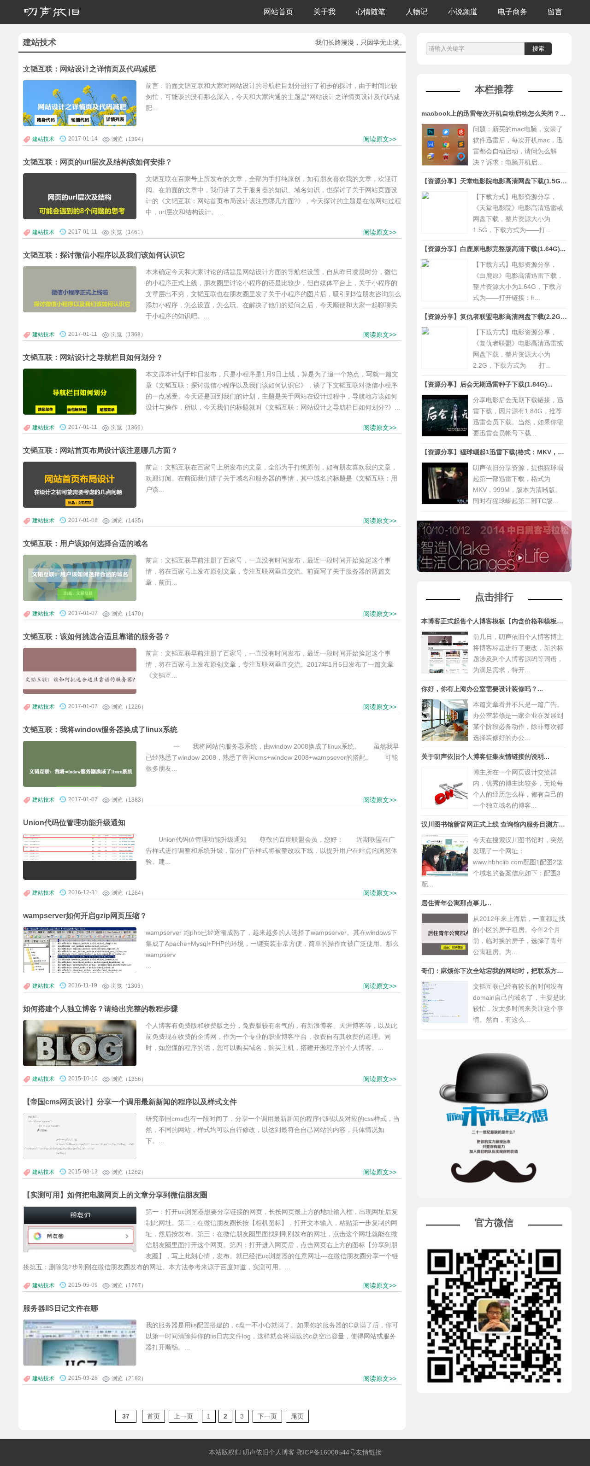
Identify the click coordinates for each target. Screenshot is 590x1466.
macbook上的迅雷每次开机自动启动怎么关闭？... (493, 113)
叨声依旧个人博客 (269, 1452)
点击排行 (494, 597)
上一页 (183, 1416)
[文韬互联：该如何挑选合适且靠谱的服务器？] (79, 685)
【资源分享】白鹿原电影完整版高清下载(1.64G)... (493, 248)
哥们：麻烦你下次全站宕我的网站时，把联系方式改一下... (504, 970)
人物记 (417, 12)
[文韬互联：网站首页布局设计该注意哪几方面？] (79, 490)
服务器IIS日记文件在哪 (60, 1308)
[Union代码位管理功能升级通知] (79, 847)
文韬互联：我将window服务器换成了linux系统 (100, 729)
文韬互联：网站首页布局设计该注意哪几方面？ (100, 450)
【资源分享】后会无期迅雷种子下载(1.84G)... (487, 384)
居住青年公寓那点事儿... (456, 903)
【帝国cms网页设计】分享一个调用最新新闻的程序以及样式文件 (130, 1101)
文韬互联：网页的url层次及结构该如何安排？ (97, 162)
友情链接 (369, 1452)
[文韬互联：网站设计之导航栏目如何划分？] (79, 406)
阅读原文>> (379, 139)
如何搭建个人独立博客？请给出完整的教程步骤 (100, 1008)
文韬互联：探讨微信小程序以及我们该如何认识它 (104, 255)
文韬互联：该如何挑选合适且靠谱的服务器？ (97, 636)
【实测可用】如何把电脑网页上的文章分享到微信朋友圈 (115, 1194)
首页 (153, 1416)
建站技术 (43, 139)
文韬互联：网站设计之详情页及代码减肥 (89, 69)
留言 (555, 12)
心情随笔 (370, 12)
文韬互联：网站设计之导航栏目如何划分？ (93, 357)
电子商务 (512, 12)
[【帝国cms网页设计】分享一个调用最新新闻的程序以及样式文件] (79, 1141)
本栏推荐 (494, 89)
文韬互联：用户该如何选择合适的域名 (85, 543)
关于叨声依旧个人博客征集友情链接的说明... (485, 756)
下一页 (267, 1416)
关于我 (324, 12)
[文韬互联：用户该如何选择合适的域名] (79, 581)
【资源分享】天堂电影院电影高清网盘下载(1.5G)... (494, 181)
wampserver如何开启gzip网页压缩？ (85, 915)
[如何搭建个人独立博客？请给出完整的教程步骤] (79, 1052)
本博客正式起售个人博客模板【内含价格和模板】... (495, 621)
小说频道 (463, 12)
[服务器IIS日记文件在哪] (79, 1362)
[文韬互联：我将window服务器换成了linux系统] (79, 778)
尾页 (297, 1416)
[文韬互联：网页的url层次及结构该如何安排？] (79, 211)
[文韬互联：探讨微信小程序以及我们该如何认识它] (79, 304)
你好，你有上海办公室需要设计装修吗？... (482, 688)
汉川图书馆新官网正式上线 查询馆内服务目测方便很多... (502, 824)
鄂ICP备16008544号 (326, 1452)
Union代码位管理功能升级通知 (74, 822)
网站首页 (278, 12)
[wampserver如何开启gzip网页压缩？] (79, 953)
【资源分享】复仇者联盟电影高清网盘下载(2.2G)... (494, 316)
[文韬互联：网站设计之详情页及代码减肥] (79, 118)
